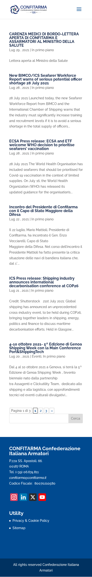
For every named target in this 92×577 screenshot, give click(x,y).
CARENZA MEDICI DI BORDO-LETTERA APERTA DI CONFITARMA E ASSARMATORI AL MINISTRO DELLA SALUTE (44, 40)
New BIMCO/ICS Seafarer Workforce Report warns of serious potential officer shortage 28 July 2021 (45, 79)
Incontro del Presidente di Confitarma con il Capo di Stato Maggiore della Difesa (43, 211)
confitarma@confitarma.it (27, 478)
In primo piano (43, 50)
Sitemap (19, 528)
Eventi (36, 356)
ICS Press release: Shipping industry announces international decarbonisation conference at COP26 (44, 282)
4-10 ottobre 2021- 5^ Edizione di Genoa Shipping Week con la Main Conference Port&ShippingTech (45, 348)
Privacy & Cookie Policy (31, 520)
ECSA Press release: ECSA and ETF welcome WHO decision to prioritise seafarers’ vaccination (42, 145)
